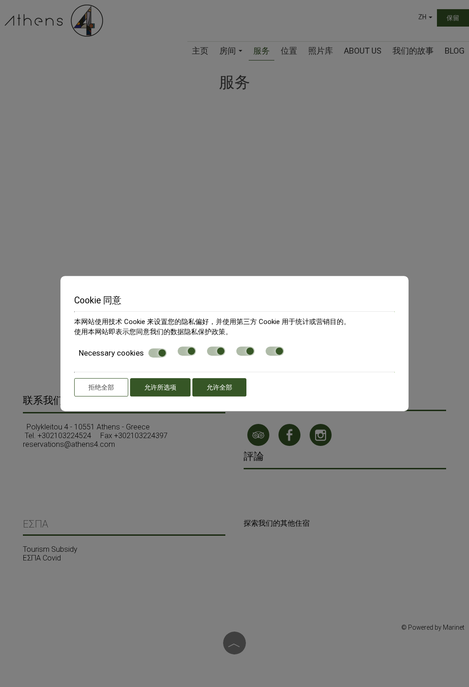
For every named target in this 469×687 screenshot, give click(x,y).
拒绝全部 (101, 387)
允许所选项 (160, 387)
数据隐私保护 (191, 332)
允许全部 (219, 387)
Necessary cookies (111, 352)
